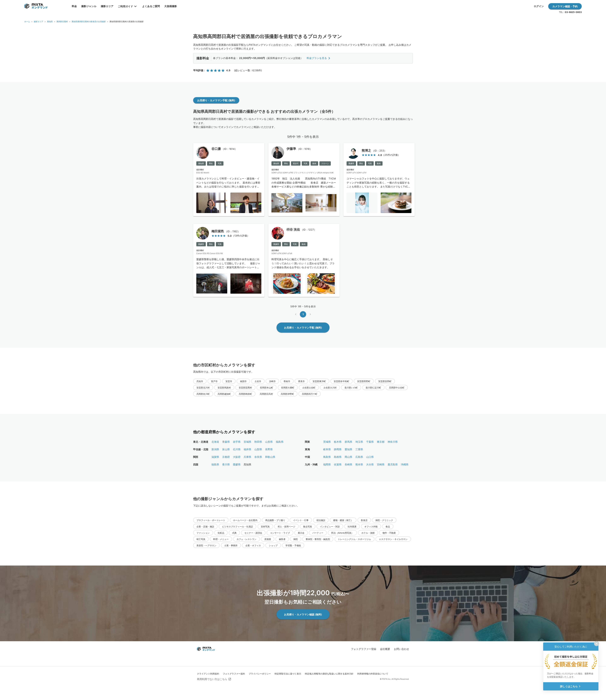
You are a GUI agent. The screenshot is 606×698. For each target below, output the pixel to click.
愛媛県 (237, 464)
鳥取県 (327, 456)
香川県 (226, 464)
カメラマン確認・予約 (565, 6)
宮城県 (247, 441)
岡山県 (348, 456)
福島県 (279, 441)
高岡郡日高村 (62, 21)
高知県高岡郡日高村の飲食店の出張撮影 (89, 21)
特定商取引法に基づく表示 (288, 673)
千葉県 (370, 441)
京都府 (226, 456)
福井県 (247, 449)
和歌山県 (270, 456)
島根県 (338, 456)
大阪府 (237, 456)
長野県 (269, 449)
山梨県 (258, 449)
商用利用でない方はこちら (212, 679)
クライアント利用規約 (208, 673)
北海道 (215, 441)
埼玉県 (359, 441)
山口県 (370, 456)
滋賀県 (215, 456)
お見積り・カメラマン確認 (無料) (303, 614)
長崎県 (348, 464)
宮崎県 (380, 464)
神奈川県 (393, 441)
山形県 (269, 441)
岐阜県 (327, 449)
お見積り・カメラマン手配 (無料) (216, 100)
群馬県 (348, 441)
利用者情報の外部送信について (372, 673)
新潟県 (215, 449)
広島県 (359, 456)
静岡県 (338, 449)
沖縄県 (404, 464)
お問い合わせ (401, 649)
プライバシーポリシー (260, 673)
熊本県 (359, 464)
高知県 (50, 21)
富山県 (226, 449)
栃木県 (338, 441)
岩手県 (237, 441)
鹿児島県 (393, 464)
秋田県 (258, 441)
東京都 (380, 441)
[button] (199, 381)
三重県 (359, 449)
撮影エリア (38, 21)
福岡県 (327, 464)
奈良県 (258, 456)
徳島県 (215, 464)
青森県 (226, 441)
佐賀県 (338, 464)
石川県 (237, 449)
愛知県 (348, 449)
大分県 (370, 464)
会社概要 (385, 649)
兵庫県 (247, 456)
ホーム (27, 21)
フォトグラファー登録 (363, 649)
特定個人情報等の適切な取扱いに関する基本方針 (329, 673)
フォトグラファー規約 (234, 673)
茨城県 (327, 441)
